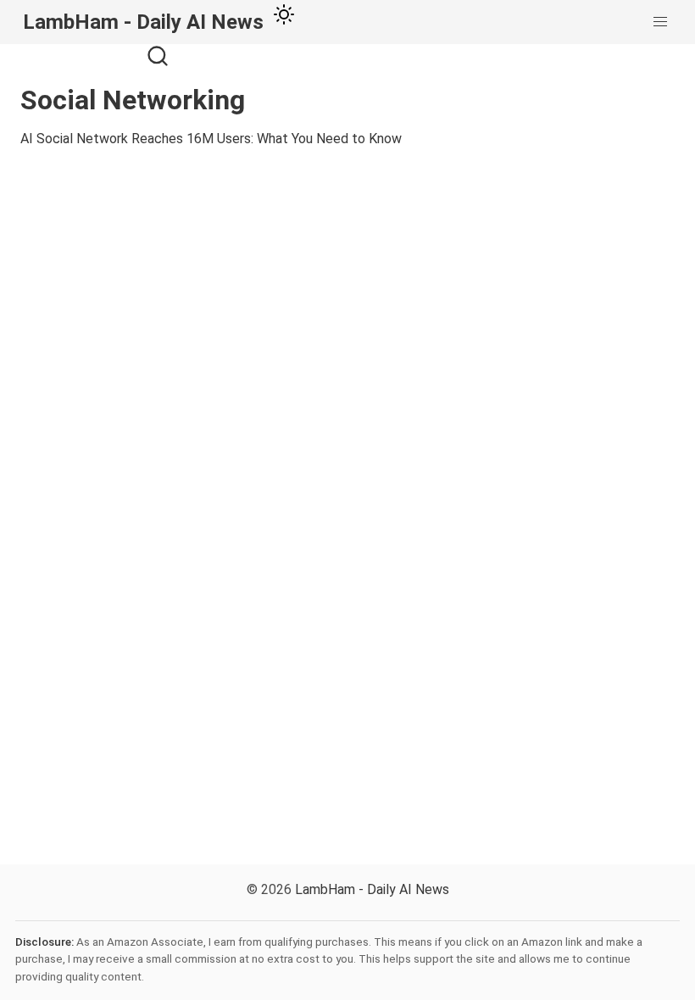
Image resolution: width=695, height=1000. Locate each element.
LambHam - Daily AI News (372, 889)
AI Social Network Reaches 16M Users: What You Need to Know (211, 139)
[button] (660, 22)
